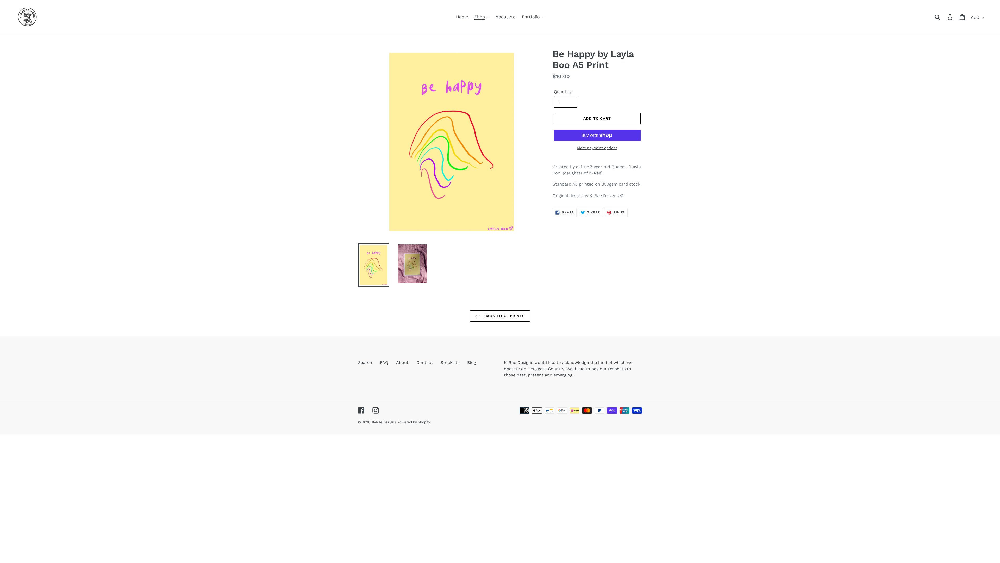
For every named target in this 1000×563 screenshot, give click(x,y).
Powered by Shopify (413, 422)
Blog (471, 362)
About (402, 362)
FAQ (384, 362)
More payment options (597, 148)
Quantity (562, 91)
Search (365, 362)
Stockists (450, 362)
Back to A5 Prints (504, 316)
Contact (424, 362)
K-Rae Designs (384, 422)
